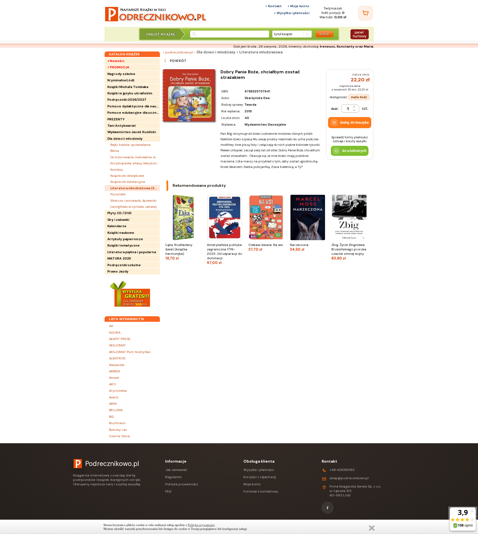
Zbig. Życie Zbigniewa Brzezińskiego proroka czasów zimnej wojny (348, 252)
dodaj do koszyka (354, 122)
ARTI (112, 384)
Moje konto (252, 484)
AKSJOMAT (117, 345)
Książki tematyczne (123, 245)
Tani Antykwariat (121, 125)
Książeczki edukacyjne (127, 182)
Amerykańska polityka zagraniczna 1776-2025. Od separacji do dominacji (224, 254)
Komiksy (116, 169)
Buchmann (117, 423)
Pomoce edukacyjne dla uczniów (133, 112)
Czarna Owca (119, 436)
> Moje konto (298, 6)
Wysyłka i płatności (258, 470)
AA (111, 326)
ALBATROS (117, 358)
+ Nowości (115, 61)
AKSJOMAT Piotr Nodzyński (130, 352)
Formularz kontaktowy (260, 491)
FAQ (168, 491)
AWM (113, 403)
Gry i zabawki (118, 219)
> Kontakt (273, 6)
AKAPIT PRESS (120, 339)
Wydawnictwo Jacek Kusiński (131, 132)
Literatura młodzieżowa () (135, 188)
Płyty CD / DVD (119, 213)
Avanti (113, 397)
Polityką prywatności (201, 525)
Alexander (117, 365)
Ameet (114, 377)
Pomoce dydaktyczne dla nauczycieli (133, 106)
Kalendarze (116, 226)
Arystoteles (118, 390)
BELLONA (116, 410)
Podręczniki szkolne (124, 265)
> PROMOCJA (118, 67)
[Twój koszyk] (365, 13)
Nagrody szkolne (121, 74)
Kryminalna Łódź (121, 80)
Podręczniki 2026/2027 (126, 99)
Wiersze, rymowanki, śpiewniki (133, 200)
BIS (111, 416)
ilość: (335, 108)
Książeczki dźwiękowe (127, 175)
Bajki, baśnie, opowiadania (130, 144)
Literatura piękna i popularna (131, 252)
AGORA (115, 332)
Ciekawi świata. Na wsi (265, 247)
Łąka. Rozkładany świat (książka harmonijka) (179, 252)
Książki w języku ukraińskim (129, 93)
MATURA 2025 (119, 258)
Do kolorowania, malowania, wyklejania (135, 157)
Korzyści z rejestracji (259, 477)
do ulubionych (354, 150)
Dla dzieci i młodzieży (125, 138)
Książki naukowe (120, 232)
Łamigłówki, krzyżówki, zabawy (133, 206)
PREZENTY (116, 119)
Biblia (114, 151)
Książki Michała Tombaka (128, 87)
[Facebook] (327, 508)
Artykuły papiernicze (125, 239)
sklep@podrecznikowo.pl (349, 478)
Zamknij (372, 528)
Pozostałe (117, 194)
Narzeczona (299, 247)
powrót (178, 60)
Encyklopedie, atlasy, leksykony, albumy (135, 163)
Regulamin (173, 477)
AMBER (114, 371)
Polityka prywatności (181, 484)
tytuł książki (283, 34)
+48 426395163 (342, 470)
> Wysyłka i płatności (291, 13)
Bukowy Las (118, 429)
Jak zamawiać (176, 470)
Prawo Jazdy (117, 271)
